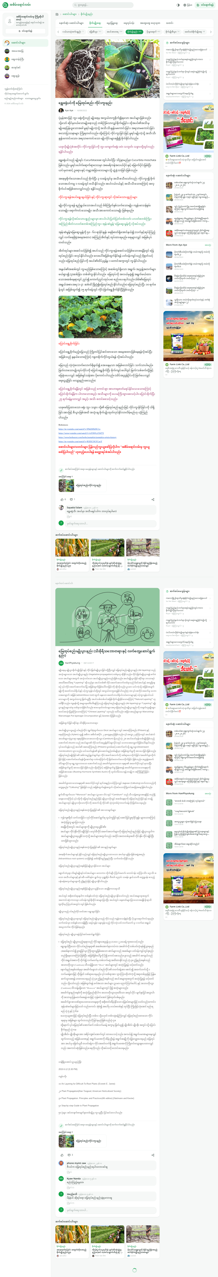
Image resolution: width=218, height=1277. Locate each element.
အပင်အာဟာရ (114, 32)
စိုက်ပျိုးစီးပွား (172, 32)
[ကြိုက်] (62, 1155)
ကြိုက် (69, 516)
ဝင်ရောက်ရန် (27, 31)
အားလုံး (208, 245)
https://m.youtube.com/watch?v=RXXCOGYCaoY (80, 441)
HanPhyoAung (72, 663)
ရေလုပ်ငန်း (129, 23)
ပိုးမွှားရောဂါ (153, 32)
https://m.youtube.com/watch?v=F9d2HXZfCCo (79, 429)
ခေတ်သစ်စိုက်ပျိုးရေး (195, 32)
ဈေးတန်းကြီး (17, 59)
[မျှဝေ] (152, 499)
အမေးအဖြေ (17, 51)
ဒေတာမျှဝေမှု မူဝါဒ (33, 99)
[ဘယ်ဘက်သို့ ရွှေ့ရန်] (59, 32)
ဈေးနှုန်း (15, 76)
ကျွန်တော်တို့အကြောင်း (13, 89)
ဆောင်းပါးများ (18, 42)
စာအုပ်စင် (16, 67)
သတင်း (169, 23)
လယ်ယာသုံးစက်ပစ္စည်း (73, 32)
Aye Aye (69, 110)
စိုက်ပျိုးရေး (95, 23)
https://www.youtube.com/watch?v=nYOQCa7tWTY (81, 433)
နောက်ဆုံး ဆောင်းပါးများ (71, 23)
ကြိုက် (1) (70, 1187)
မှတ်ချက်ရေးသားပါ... (77, 523)
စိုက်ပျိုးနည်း (87, 14)
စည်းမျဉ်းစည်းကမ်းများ (13, 99)
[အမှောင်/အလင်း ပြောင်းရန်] (178, 5)
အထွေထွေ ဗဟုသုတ (150, 23)
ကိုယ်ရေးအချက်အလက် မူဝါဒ (16, 94)
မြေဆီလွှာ (95, 32)
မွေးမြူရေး (112, 23)
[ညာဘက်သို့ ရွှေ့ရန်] (209, 32)
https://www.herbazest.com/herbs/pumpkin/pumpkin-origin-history (88, 437)
